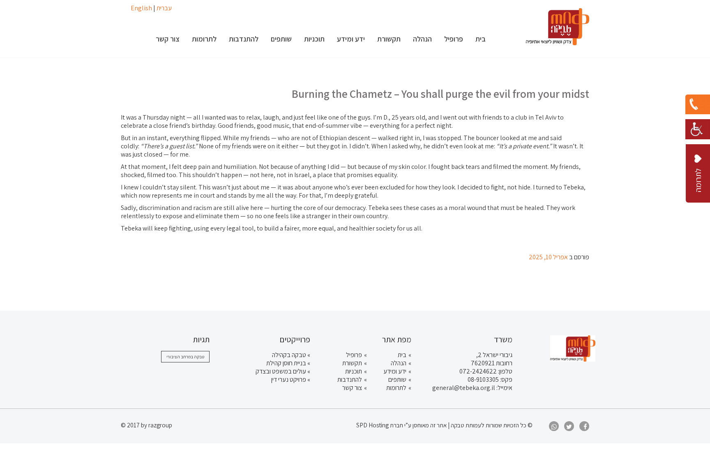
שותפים (397, 379)
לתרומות (396, 387)
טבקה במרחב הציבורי (185, 357)
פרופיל (354, 355)
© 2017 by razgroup (146, 425)
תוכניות (353, 371)
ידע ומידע (394, 371)
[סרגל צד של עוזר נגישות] (697, 127)
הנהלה (398, 363)
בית (402, 355)
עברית (164, 8)
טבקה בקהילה (289, 355)
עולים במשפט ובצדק (281, 371)
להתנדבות (349, 379)
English (141, 8)
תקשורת (352, 363)
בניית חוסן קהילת (286, 363)
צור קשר (352, 387)
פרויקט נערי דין (288, 379)
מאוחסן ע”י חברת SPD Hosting (393, 425)
